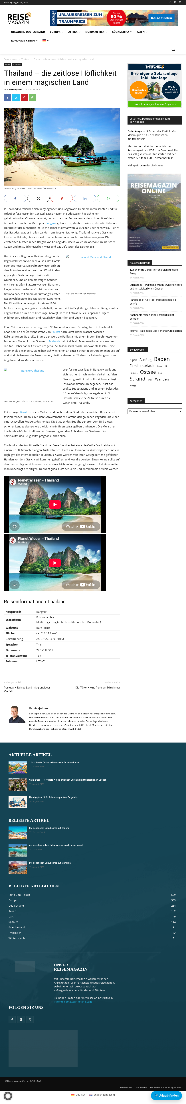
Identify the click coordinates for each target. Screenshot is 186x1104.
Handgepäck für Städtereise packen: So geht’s (153, 301)
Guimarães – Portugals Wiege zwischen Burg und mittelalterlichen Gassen (156, 286)
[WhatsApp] (32, 97)
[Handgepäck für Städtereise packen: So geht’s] (18, 802)
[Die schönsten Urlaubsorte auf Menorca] (18, 867)
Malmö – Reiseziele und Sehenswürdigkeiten (156, 330)
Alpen (133, 360)
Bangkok (50, 223)
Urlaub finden (166, 1095)
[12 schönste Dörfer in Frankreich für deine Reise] (18, 767)
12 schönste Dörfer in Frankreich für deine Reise (154, 271)
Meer (167, 366)
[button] (173, 49)
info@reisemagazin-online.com (73, 1001)
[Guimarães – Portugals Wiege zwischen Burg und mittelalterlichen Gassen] (18, 784)
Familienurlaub (142, 365)
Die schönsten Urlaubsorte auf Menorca (50, 863)
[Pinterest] (24, 97)
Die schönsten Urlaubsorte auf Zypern (49, 828)
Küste (159, 366)
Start (6, 59)
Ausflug (145, 359)
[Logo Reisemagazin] (26, 18)
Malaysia (54, 341)
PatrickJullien (15, 89)
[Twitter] (180, 3)
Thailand (25, 59)
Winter (133, 385)
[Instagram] (175, 3)
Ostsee (148, 372)
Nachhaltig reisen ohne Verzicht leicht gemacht (152, 316)
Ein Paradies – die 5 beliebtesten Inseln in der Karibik (56, 845)
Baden (162, 359)
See (160, 373)
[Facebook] (170, 3)
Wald (150, 380)
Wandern (162, 379)
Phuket (55, 332)
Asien (15, 59)
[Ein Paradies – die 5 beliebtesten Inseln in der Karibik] (18, 850)
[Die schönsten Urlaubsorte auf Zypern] (18, 832)
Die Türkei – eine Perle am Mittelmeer (98, 687)
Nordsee (134, 373)
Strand (137, 379)
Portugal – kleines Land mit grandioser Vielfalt (27, 689)
